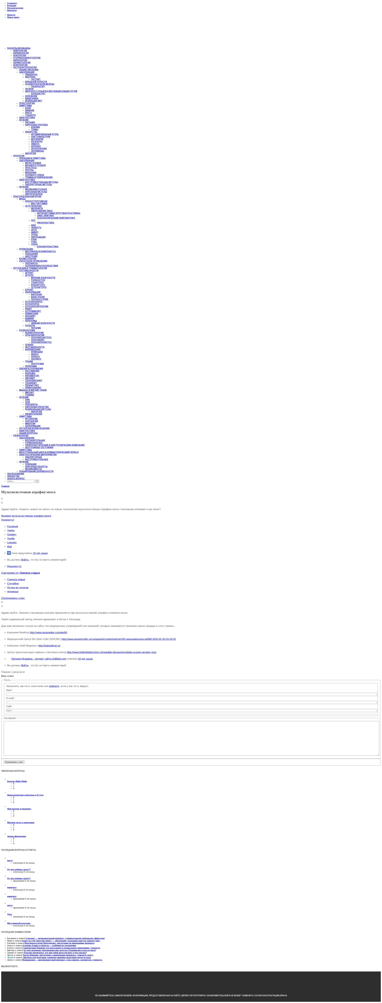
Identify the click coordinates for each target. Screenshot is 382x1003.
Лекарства (31, 132)
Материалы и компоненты (40, 251)
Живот (35, 232)
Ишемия (6, 515)
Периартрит (32, 385)
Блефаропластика (47, 246)
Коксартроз (38, 285)
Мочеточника (33, 163)
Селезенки (31, 96)
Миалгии (30, 423)
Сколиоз (36, 359)
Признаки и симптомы (32, 158)
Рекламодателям (15, 8)
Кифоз (34, 354)
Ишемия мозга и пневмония (20, 822)
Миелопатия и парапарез (19, 809)
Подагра (30, 325)
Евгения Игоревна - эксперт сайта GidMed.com (38, 658)
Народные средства (37, 407)
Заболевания (26, 72)
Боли (28, 108)
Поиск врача (13, 17)
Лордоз (35, 356)
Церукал (36, 146)
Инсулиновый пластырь (18, 923)
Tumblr (11, 538)
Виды (22, 199)
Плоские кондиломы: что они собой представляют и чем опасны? (55, 953)
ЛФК (27, 399)
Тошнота (30, 115)
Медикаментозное (36, 189)
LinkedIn (12, 542)
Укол (9, 914)
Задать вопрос (16, 478)
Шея (33, 225)
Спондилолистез (41, 342)
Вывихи (29, 318)
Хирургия (30, 153)
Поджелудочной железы (39, 84)
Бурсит (29, 290)
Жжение (29, 110)
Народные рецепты (36, 466)
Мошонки (30, 172)
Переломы (31, 321)
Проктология (27, 103)
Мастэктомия (39, 203)
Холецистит (38, 93)
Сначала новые (16, 579)
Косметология (27, 258)
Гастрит (36, 79)
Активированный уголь (45, 134)
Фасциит (30, 316)
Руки (34, 239)
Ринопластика (45, 223)
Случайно (13, 583)
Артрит (29, 273)
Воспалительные (35, 440)
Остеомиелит (33, 311)
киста (10, 860)
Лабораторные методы (38, 184)
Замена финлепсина (16, 836)
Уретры (29, 170)
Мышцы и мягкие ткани (33, 390)
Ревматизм (31, 313)
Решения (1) (14, 566)
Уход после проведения (33, 261)
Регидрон (36, 141)
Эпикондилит (33, 388)
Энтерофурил (39, 148)
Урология (18, 156)
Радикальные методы (38, 409)
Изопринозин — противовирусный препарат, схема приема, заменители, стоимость (62, 960)
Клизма (35, 127)
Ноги (34, 230)
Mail (9, 546)
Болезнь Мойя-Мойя (17, 781)
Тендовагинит (33, 380)
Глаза (34, 244)
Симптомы (25, 105)
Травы (34, 129)
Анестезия (31, 256)
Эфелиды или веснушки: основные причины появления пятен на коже (57, 957)
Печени (29, 89)
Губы (34, 242)
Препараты (31, 263)
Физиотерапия (33, 414)
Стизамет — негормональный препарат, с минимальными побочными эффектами (65, 938)
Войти (25, 559)
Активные (12, 591)
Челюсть (36, 227)
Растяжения (32, 371)
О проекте (12, 3)
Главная (5, 486)
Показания (31, 254)
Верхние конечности (43, 278)
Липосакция (38, 237)
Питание (30, 122)
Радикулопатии (34, 333)
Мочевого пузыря (35, 165)
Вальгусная (38, 297)
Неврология (20, 50)
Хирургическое (34, 194)
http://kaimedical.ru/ (49, 645)
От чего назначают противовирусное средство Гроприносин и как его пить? (60, 950)
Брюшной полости (36, 82)
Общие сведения (28, 70)
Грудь (34, 235)
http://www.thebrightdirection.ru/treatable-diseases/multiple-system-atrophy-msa (111, 652)
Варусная (36, 294)
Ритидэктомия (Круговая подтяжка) (58, 213)
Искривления (32, 349)
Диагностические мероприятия (38, 454)
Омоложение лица (42, 211)
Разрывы (30, 373)
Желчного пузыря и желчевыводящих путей (51, 91)
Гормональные (34, 443)
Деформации (32, 292)
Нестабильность (35, 347)
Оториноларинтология (26, 58)
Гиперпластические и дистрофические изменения (54, 445)
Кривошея (37, 352)
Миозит (29, 392)
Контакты (12, 10)
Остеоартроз (38, 287)
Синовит (30, 378)
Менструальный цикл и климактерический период (49, 452)
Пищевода (31, 74)
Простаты (31, 168)
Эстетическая (33, 206)
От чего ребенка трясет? (18, 869)
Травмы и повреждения (39, 177)
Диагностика (27, 117)
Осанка (29, 344)
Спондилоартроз (41, 337)
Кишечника (31, 98)
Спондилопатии (34, 335)
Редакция (11, 5)
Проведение (26, 249)
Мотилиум (37, 139)
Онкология (19, 55)
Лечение (24, 120)
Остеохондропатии (36, 306)
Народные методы (36, 191)
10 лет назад (40, 553)
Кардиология (21, 53)
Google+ (12, 534)
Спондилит (38, 340)
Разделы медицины (18, 48)
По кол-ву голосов (17, 587)
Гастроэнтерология (25, 67)
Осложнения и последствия (41, 266)
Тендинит (31, 383)
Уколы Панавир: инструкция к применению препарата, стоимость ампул (58, 955)
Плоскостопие (39, 299)
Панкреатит (38, 86)
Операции (30, 464)
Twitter (11, 530)
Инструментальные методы (41, 182)
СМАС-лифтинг (45, 215)
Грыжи (29, 361)
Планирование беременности (36, 471)
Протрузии (37, 364)
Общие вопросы (28, 433)
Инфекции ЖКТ (33, 101)
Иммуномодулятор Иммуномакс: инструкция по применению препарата (59, 943)
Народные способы (36, 125)
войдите (54, 686)
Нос (33, 220)
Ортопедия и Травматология (30, 268)
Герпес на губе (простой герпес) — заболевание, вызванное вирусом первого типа (61, 941)
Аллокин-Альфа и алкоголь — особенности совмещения (49, 945)
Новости (11, 15)
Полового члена (34, 175)
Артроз (29, 275)
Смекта (35, 144)
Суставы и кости (28, 270)
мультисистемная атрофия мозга (31, 515)
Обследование (15, 474)
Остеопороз (32, 304)
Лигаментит (32, 376)
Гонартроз (37, 282)
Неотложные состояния (39, 447)
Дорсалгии (31, 421)
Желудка (30, 77)
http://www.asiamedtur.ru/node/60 (48, 632)
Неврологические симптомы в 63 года (25, 795)
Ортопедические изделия (34, 428)
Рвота (28, 113)
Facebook (12, 526)
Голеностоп (38, 280)
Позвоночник (27, 330)
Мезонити (37, 208)
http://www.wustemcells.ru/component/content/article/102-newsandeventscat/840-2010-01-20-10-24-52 (119, 639)
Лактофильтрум (40, 137)
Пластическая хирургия (27, 196)
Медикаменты (33, 469)
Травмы (29, 395)
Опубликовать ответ (13, 598)
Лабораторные (33, 457)
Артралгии (31, 419)
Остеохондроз (33, 301)
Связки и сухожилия (31, 368)
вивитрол (11, 887)
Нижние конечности (43, 323)
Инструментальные (36, 459)
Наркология (20, 60)
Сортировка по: (20, 572)
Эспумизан (37, 151)
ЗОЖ (27, 402)
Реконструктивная (36, 201)
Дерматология (21, 62)
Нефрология (20, 65)
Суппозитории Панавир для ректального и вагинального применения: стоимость (61, 948)
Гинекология (20, 435)
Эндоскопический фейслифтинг (56, 218)
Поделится (7, 519)
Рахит (28, 309)
